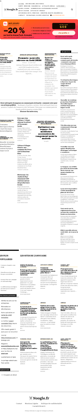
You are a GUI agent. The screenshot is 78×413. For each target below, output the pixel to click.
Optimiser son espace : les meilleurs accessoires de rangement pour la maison (46, 133)
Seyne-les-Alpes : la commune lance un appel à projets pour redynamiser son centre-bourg (51, 63)
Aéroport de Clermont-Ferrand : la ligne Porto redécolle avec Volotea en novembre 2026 (28, 346)
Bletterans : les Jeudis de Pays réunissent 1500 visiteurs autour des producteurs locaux (23, 180)
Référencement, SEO (46, 339)
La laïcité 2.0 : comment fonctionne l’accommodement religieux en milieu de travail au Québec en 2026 (28, 311)
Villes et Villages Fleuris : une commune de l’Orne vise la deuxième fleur (24, 149)
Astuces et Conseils (46, 265)
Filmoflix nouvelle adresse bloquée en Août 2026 (6, 60)
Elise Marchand (22, 202)
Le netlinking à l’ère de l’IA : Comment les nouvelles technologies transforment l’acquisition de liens (49, 346)
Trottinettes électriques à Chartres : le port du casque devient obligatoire (7, 127)
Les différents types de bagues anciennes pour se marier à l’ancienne (9, 288)
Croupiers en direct (10, 375)
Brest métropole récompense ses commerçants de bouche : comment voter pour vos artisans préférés (69, 60)
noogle (2, 64)
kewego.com (5, 340)
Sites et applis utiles (5, 54)
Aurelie (20, 140)
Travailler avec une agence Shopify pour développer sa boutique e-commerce (68, 149)
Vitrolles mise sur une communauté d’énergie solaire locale (68, 127)
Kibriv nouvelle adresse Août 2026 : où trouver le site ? (69, 232)
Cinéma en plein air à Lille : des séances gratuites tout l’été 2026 (69, 308)
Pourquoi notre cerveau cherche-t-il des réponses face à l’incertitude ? (69, 271)
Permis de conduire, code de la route (7, 120)
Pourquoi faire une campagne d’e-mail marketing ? (9, 280)
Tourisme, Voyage (25, 339)
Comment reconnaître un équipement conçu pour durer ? (47, 270)
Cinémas (63, 302)
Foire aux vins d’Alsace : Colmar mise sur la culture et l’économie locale (24, 122)
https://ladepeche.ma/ (10, 349)
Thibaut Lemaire (50, 71)
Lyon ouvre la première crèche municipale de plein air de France (68, 190)
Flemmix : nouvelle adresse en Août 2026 (28, 59)
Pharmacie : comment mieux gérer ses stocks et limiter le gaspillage (69, 345)
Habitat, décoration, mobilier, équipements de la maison (46, 122)
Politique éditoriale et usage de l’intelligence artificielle (39, 410)
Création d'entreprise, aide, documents (6, 138)
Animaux (43, 302)
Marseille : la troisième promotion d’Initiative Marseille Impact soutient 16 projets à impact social (7, 146)
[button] (72, 9)
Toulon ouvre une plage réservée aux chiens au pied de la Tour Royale (48, 308)
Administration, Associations (51, 54)
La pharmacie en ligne (8, 357)
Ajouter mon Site (57, 15)
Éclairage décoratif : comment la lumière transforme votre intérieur (28, 272)
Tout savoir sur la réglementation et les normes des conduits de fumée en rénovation (68, 211)
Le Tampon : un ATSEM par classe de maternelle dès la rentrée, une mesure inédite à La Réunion (69, 170)
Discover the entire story (29, 111)
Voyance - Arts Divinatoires (65, 265)
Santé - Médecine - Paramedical (66, 339)
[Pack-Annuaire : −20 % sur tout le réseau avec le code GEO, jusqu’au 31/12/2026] (39, 29)
